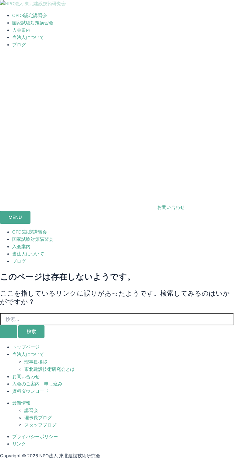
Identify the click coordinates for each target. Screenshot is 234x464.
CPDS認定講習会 (29, 15)
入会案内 (21, 30)
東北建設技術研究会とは (49, 369)
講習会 (31, 410)
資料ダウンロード (30, 391)
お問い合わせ (26, 376)
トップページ (26, 347)
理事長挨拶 (35, 362)
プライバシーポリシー (35, 436)
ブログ (19, 44)
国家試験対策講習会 (32, 23)
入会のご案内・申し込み (37, 384)
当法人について (28, 37)
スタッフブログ (40, 425)
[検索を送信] (8, 331)
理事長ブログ (38, 417)
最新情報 (21, 403)
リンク (19, 444)
